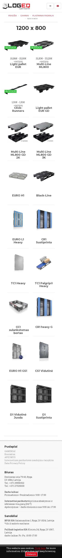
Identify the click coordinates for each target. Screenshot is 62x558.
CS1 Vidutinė (44, 371)
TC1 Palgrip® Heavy (44, 285)
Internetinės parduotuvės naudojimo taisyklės (29, 460)
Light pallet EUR (18, 66)
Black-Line (43, 195)
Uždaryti (31, 554)
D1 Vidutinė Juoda (18, 416)
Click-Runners (18, 109)
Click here (40, 548)
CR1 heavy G (44, 327)
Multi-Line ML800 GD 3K (43, 154)
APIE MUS (10, 457)
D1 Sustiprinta (44, 416)
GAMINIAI (24, 15)
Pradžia (12, 15)
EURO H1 (18, 195)
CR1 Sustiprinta (44, 241)
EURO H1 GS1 (18, 371)
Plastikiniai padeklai (43, 15)
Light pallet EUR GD (44, 109)
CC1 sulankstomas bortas (19, 330)
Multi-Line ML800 (44, 66)
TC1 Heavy (18, 283)
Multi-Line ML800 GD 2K (18, 154)
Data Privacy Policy (15, 463)
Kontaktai (10, 454)
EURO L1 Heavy (18, 241)
